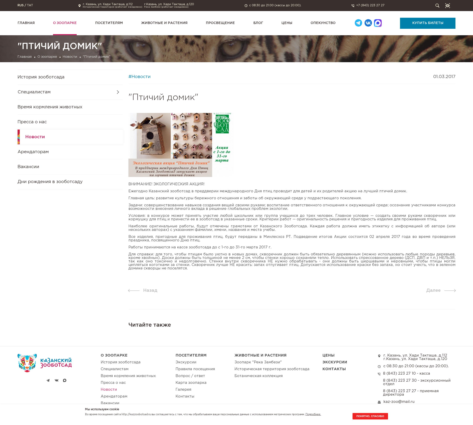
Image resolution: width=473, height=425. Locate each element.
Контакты (185, 396)
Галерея (183, 389)
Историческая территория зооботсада (271, 369)
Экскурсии (186, 362)
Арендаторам (33, 152)
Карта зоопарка (191, 382)
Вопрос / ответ (190, 376)
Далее (433, 290)
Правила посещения (195, 369)
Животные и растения (164, 23)
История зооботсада (41, 77)
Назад (150, 290)
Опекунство (323, 23)
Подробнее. (313, 414)
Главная (26, 23)
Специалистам (114, 369)
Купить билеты (427, 23)
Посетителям (109, 23)
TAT (30, 5)
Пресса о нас (32, 122)
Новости (70, 56)
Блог (258, 23)
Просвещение (220, 23)
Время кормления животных (50, 107)
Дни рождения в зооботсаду (50, 182)
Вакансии (28, 167)
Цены (286, 23)
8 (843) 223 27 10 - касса (406, 373)
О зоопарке (65, 23)
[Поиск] (437, 5)
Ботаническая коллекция (258, 376)
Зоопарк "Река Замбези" (258, 362)
